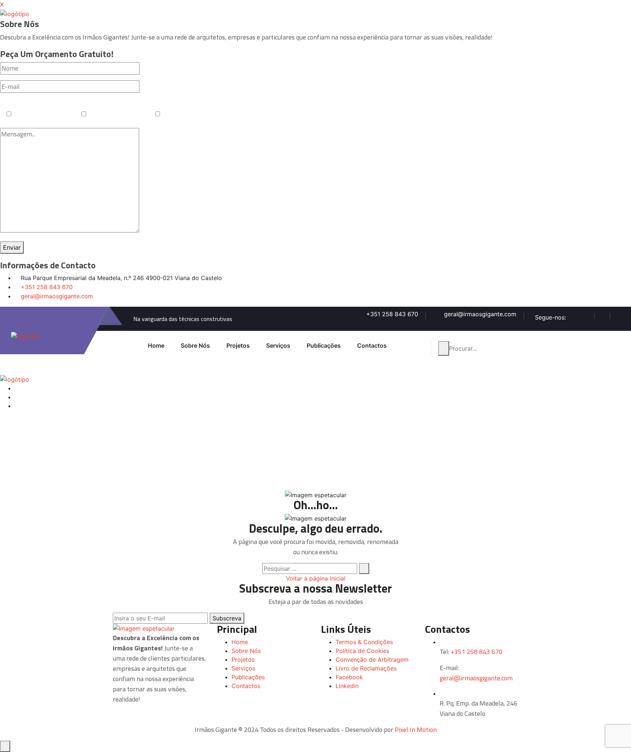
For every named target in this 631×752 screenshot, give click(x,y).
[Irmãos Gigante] (14, 13)
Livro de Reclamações (366, 668)
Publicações (324, 345)
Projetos (238, 345)
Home (156, 345)
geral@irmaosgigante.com (57, 296)
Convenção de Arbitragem (372, 659)
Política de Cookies (362, 650)
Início (136, 489)
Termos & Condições (364, 642)
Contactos (372, 345)
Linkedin (347, 685)
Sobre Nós (195, 345)
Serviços (278, 345)
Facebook (349, 677)
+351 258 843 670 (47, 287)
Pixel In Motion (416, 729)
